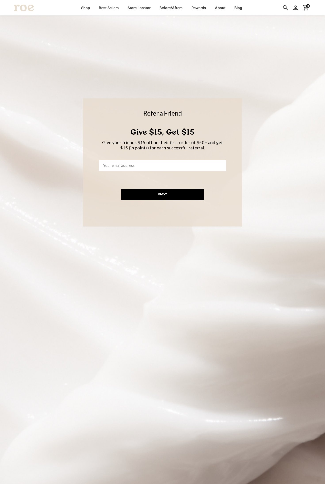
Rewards (198, 8)
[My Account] (296, 7)
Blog (238, 8)
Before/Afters (171, 8)
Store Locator (139, 8)
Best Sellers (109, 8)
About (220, 8)
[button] (85, 8)
